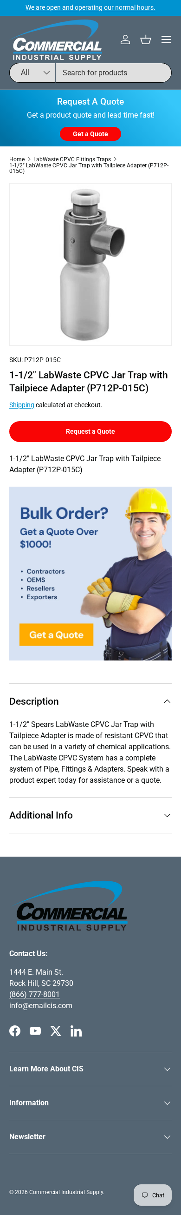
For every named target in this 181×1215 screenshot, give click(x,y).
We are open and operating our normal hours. (90, 8)
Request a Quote (90, 431)
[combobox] (90, 73)
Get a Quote (90, 134)
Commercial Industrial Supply (66, 1192)
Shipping (21, 405)
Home (17, 159)
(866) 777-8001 (34, 994)
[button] (146, 39)
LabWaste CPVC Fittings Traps (72, 159)
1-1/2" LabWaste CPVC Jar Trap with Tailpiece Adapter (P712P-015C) (88, 168)
